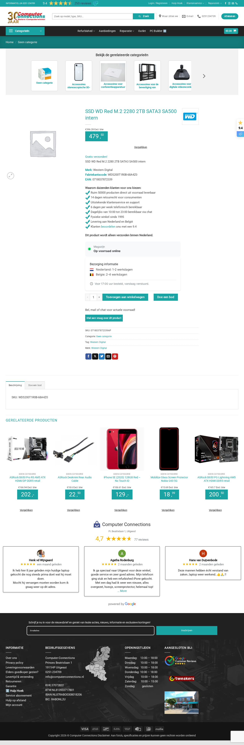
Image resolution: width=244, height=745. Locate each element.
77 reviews (141, 539)
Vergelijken (140, 147)
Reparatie (126, 30)
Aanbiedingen (107, 30)
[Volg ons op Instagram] (229, 3)
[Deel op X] (95, 356)
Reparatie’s (213, 3)
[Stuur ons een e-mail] (233, 3)
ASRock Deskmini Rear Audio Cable (75, 479)
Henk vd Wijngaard (41, 560)
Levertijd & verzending (19, 677)
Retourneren (13, 681)
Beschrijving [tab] (15, 385)
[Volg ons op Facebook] (226, 3)
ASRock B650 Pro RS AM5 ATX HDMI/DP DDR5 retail (28, 479)
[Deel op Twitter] (102, 356)
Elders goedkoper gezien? (22, 672)
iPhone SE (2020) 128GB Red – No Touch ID (122, 479)
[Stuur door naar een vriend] (108, 356)
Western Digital (98, 342)
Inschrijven (186, 630)
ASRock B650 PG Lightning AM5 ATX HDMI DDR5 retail (216, 479)
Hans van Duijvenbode (203, 560)
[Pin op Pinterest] (115, 356)
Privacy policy (14, 662)
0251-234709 (29, 3)
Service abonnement (19, 695)
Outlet (142, 30)
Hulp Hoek (177, 3)
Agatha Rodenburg (122, 560)
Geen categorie (27, 42)
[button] (25, 31)
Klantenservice (194, 3)
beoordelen (108, 226)
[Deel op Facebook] (88, 356)
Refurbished (85, 30)
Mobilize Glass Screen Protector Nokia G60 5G (169, 479)
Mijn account (14, 705)
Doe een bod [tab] (35, 385)
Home (10, 42)
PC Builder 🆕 (158, 30)
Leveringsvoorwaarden (20, 667)
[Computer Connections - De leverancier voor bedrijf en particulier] (26, 16)
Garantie (11, 686)
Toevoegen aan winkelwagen (125, 297)
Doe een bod (165, 297)
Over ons (11, 658)
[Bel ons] (236, 3)
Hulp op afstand (16, 700)
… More (122, 591)
